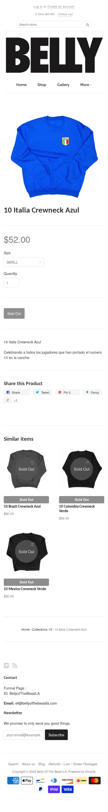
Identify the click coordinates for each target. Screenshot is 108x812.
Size (7, 252)
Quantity (10, 273)
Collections (39, 629)
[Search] (87, 24)
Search (13, 764)
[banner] (54, 55)
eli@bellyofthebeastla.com (36, 703)
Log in (38, 6)
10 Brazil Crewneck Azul (22, 507)
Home (21, 85)
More (85, 85)
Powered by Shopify (81, 771)
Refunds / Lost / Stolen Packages (72, 764)
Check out (65, 14)
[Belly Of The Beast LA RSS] (15, 665)
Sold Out (26, 499)
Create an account (60, 6)
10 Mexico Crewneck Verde (25, 589)
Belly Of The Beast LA (52, 771)
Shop (41, 85)
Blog (41, 764)
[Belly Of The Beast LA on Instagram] (6, 665)
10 (50, 629)
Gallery (63, 85)
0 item (45, 14)
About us (28, 764)
